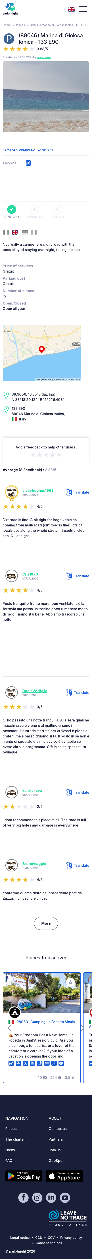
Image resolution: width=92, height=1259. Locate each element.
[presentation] (9, 97)
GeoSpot (56, 1160)
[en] (71, 8)
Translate (81, 492)
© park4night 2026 (20, 1251)
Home (7, 25)
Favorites (34, 216)
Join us (55, 1150)
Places (20, 25)
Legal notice (20, 1237)
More (46, 923)
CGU (38, 1237)
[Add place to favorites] (70, 982)
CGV (51, 1237)
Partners (56, 1139)
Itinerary (11, 216)
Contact (57, 216)
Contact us (58, 1128)
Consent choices (49, 1243)
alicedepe (44, 57)
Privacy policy (71, 1237)
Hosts (10, 1150)
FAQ (9, 1160)
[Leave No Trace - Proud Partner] (68, 1218)
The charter (15, 1139)
